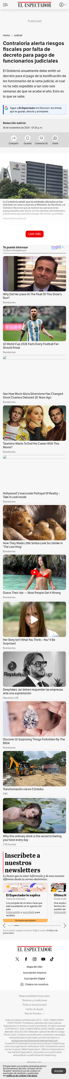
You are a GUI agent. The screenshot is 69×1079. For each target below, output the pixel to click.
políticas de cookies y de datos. (22, 1075)
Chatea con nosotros (36, 984)
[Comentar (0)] (41, 138)
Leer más (35, 233)
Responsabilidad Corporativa (34, 996)
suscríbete (29, 912)
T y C (35, 930)
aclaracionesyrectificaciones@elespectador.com (34, 1040)
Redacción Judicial (14, 123)
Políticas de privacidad (35, 1005)
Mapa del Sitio (34, 966)
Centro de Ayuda (34, 1009)
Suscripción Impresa (34, 972)
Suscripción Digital (34, 978)
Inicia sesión (13, 912)
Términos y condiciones (34, 1000)
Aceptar (58, 1071)
